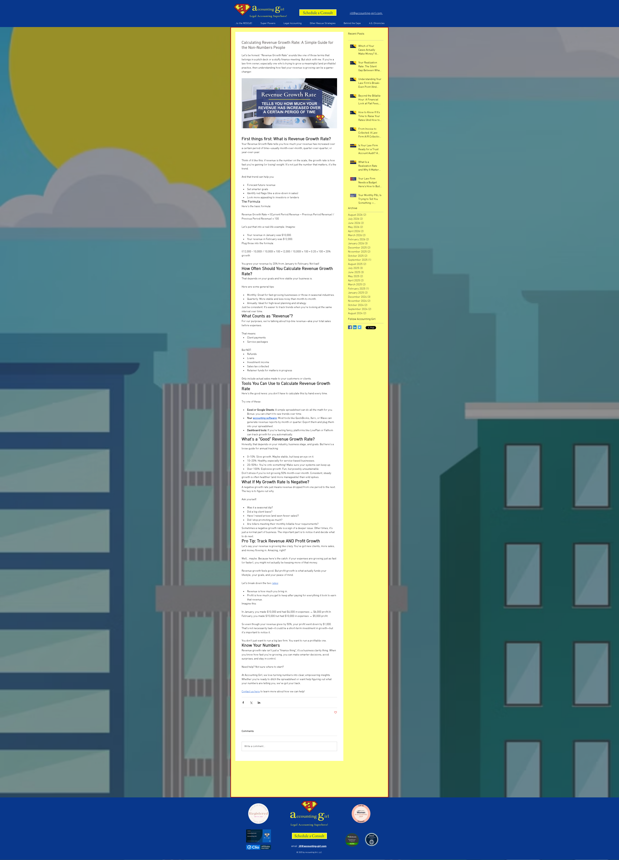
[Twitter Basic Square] (359, 327)
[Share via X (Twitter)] (251, 702)
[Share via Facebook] (243, 702)
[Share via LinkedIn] (258, 702)
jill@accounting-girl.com (312, 846)
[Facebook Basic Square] (350, 327)
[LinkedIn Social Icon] (355, 327)
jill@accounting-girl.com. (366, 13)
